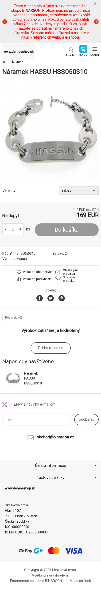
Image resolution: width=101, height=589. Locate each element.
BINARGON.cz (55, 581)
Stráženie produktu (69, 278)
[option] (50, 131)
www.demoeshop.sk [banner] (19, 51)
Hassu (22, 259)
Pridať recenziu (50, 348)
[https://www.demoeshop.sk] (3, 61)
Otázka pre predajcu (70, 271)
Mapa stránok (80, 581)
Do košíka (67, 230)
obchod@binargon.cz (55, 437)
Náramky (17, 61)
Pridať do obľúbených (37, 272)
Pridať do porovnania (37, 279)
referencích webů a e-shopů (56, 37)
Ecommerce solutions (27, 581)
